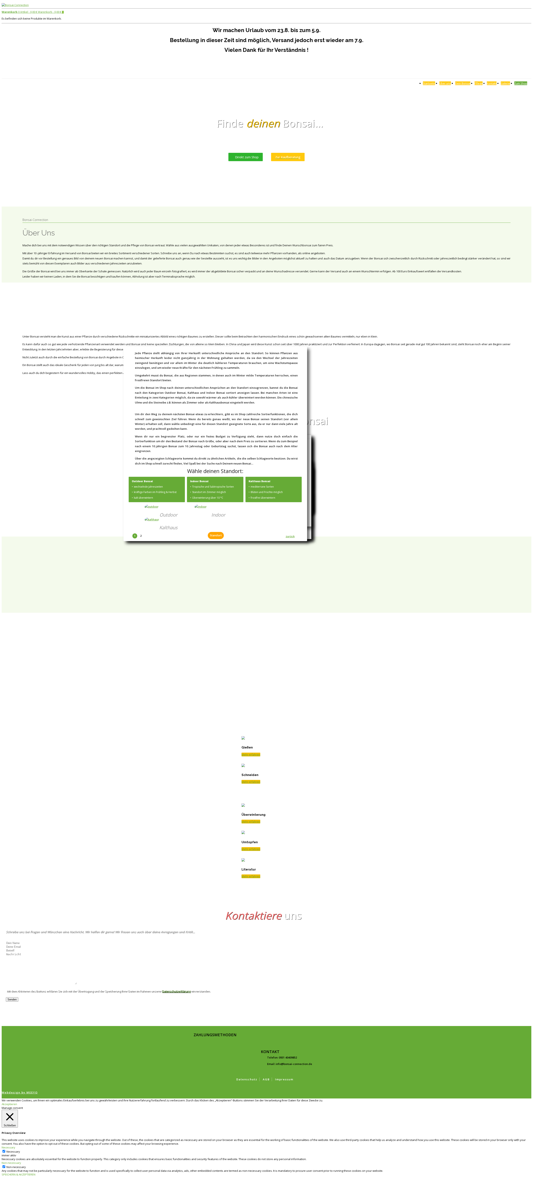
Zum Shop (520, 83)
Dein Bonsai (462, 83)
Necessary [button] (8, 1147)
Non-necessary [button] (11, 1163)
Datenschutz (246, 1079)
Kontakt (492, 83)
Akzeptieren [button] (9, 1104)
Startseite (429, 83)
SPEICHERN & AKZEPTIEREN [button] (18, 1174)
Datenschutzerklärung (176, 991)
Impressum (284, 1079)
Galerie (505, 83)
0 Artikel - (19, 12)
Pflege (478, 83)
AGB (266, 1079)
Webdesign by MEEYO (20, 1092)
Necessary (13, 1151)
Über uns (445, 83)
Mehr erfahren (251, 727)
